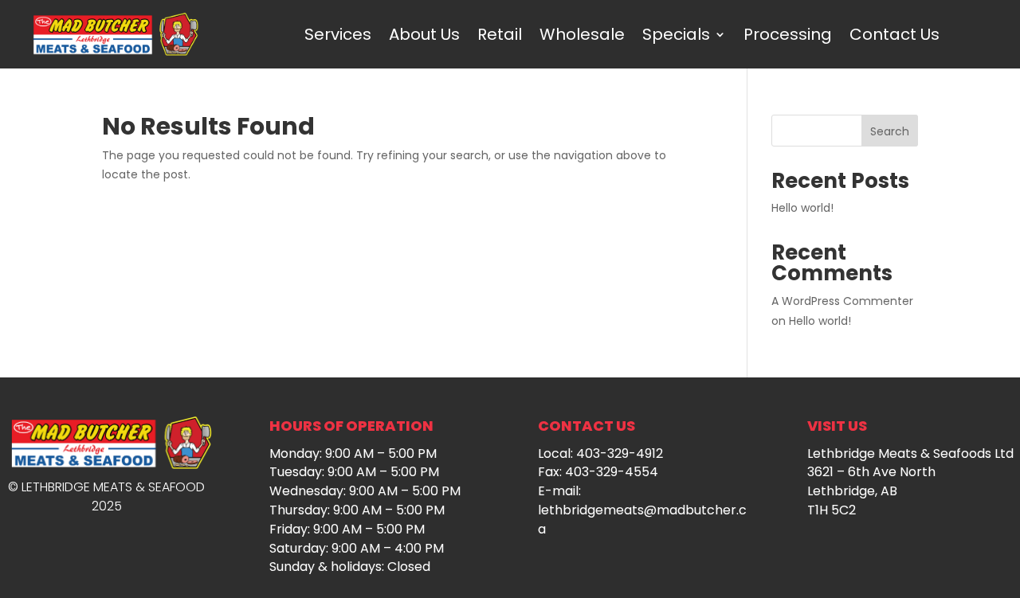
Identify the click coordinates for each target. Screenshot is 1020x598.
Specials (676, 34)
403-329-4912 (619, 453)
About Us (424, 34)
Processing (787, 34)
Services (337, 34)
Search (889, 131)
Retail (499, 34)
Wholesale (582, 34)
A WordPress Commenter (842, 301)
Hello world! (802, 208)
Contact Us (894, 34)
